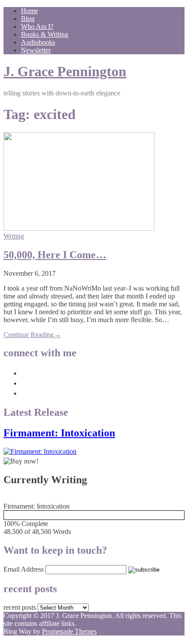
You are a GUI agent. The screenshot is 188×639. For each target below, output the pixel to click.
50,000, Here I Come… (54, 254)
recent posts (19, 607)
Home (29, 10)
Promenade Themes (69, 631)
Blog (28, 18)
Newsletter (36, 50)
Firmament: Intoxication (59, 433)
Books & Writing (44, 34)
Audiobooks (38, 42)
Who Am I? (37, 26)
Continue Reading (32, 334)
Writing (13, 236)
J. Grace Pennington (64, 71)
